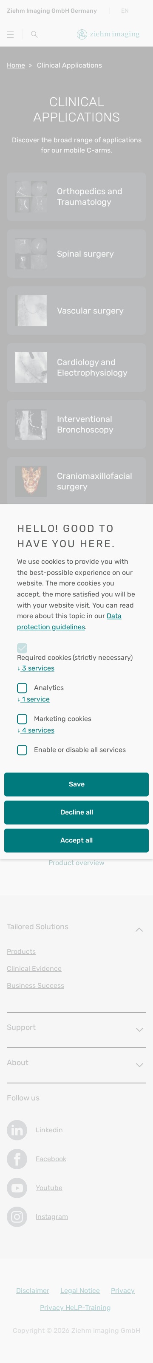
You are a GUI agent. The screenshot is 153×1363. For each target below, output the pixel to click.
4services (35, 731)
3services (35, 669)
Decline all (76, 813)
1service (33, 700)
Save (77, 784)
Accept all (76, 841)
